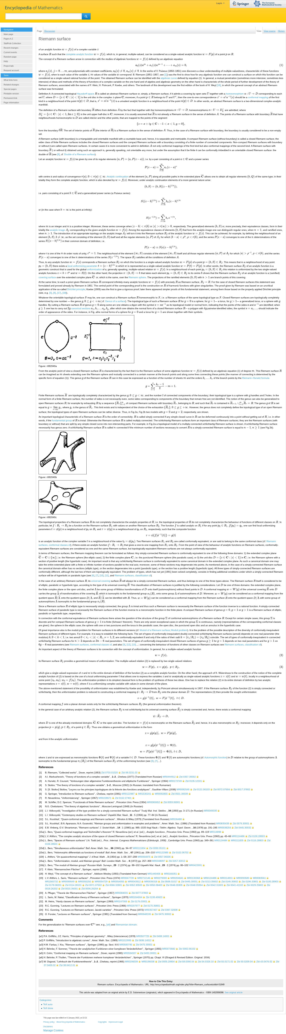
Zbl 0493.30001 (148, 953)
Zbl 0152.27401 (123, 798)
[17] (59, 292)
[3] (50, 292)
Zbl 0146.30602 (229, 881)
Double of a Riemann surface (79, 154)
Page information (11, 102)
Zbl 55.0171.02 (225, 961)
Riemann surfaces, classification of (133, 575)
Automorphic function (215, 757)
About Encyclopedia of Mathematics (70, 1022)
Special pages (10, 89)
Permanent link (10, 98)
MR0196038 (148, 961)
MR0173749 (175, 781)
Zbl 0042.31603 (214, 885)
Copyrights (102, 1022)
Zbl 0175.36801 (151, 905)
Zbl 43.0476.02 (264, 961)
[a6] (108, 924)
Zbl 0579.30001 (241, 823)
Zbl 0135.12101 (193, 781)
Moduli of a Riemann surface (155, 630)
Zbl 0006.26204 (89, 888)
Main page (8, 34)
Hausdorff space (85, 93)
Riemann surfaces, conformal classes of (91, 644)
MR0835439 (222, 823)
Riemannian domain (126, 924)
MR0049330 (210, 810)
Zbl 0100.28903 (256, 836)
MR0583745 (125, 944)
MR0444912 (169, 776)
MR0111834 (139, 848)
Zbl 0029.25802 (255, 885)
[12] (129, 644)
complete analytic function (79, 54)
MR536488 (176, 819)
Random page (10, 57)
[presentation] (67, 49)
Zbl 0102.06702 (180, 852)
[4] (54, 292)
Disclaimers (48, 1027)
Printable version (11, 94)
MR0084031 (121, 893)
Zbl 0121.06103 (201, 789)
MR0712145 (143, 878)
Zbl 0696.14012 (143, 940)
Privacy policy (49, 1022)
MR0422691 (195, 865)
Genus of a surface (115, 301)
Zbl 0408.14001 (161, 936)
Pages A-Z (8, 39)
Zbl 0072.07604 (221, 789)
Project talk (9, 66)
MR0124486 (238, 836)
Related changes (11, 85)
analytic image (57, 230)
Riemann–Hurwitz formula (255, 378)
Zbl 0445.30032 (243, 827)
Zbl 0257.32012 (177, 861)
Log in (219, 3)
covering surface (47, 277)
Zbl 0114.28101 (73, 885)
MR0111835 (237, 840)
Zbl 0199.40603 (154, 897)
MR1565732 (51, 881)
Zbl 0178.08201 (53, 885)
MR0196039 (131, 961)
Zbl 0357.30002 (187, 776)
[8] (58, 154)
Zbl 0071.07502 (93, 885)
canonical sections (80, 308)
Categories (45, 1000)
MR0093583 (242, 878)
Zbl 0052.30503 (134, 885)
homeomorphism (235, 93)
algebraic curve (169, 78)
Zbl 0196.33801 (250, 881)
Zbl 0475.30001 (144, 944)
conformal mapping (258, 97)
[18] (219, 85)
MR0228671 (104, 798)
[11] (107, 575)
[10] (102, 575)
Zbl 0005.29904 (166, 961)
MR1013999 (124, 940)
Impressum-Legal (116, 1022)
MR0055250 (84, 881)
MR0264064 (135, 897)
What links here (11, 80)
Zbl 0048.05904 (194, 885)
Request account (11, 70)
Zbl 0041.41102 (235, 885)
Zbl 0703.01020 (109, 772)
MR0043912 (134, 881)
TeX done (48, 1008)
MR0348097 (158, 861)
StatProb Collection (12, 43)
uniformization (94, 269)
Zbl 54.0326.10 (206, 961)
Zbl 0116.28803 (255, 840)
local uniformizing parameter (82, 266)
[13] (134, 644)
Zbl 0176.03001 (139, 901)
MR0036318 (150, 881)
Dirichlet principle (76, 289)
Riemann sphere (137, 277)
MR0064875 (144, 856)
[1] (165, 74)
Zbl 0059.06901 (172, 802)
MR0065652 (153, 802)
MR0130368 (193, 878)
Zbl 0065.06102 (187, 948)
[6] (93, 575)
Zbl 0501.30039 (179, 793)
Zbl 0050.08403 (154, 885)
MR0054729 (101, 881)
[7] (97, 575)
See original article (233, 992)
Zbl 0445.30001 (189, 881)
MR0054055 (117, 881)
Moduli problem (179, 630)
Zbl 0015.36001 (69, 888)
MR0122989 (161, 852)
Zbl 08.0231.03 (129, 772)
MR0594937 (129, 953)
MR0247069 (120, 901)
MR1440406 (153, 873)
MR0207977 (133, 905)
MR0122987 (128, 793)
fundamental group (62, 420)
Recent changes (11, 48)
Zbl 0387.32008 (169, 910)
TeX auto (47, 1004)
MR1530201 (144, 793)
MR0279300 (160, 878)
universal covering (100, 581)
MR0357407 (150, 910)
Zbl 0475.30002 (163, 914)
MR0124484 (220, 840)
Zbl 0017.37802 (242, 789)
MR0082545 (183, 789)
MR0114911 (226, 878)
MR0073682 (168, 948)
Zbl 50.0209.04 (245, 961)
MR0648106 (144, 914)
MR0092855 (161, 793)
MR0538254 (224, 827)
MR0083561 (259, 878)
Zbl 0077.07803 (140, 893)
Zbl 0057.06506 (162, 856)
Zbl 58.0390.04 (186, 961)
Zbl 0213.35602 (209, 881)
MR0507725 (142, 936)
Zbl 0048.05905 (174, 885)
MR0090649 (68, 881)
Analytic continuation (117, 176)
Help (6, 61)
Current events (10, 52)
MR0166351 (170, 873)
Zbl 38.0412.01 (67, 965)
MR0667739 (127, 878)
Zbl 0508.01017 (169, 881)
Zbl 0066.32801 (113, 885)
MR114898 (215, 832)
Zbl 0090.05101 (157, 848)
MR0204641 (176, 878)
